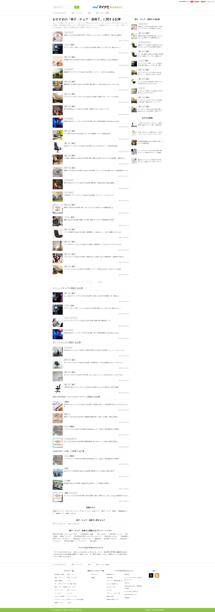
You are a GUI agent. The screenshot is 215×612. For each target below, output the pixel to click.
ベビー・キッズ (59, 590)
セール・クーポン (72, 596)
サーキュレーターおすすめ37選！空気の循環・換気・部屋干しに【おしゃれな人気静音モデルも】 (96, 495)
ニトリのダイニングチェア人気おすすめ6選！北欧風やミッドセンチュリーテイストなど (92, 244)
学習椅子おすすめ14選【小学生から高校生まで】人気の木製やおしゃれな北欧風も (91, 60)
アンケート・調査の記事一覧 (114, 580)
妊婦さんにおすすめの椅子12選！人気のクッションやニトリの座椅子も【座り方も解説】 (93, 35)
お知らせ (127, 583)
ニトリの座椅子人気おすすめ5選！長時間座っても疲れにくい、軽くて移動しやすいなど (92, 232)
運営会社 (127, 574)
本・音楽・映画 (71, 583)
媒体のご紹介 (110, 596)
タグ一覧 (108, 590)
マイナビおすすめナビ (59, 13)
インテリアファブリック (144, 42)
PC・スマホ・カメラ (60, 583)
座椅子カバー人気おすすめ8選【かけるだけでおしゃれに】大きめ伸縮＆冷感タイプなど (150, 46)
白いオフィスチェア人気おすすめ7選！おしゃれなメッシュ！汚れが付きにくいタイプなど (93, 375)
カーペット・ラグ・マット (71, 317)
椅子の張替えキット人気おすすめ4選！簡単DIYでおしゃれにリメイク (86, 109)
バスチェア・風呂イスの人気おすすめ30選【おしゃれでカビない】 (150, 92)
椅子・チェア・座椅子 (103, 13)
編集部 (93, 577)
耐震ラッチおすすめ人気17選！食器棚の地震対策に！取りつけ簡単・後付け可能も (91, 417)
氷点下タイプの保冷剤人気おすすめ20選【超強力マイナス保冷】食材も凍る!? (89, 471)
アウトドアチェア (69, 69)
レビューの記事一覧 (112, 583)
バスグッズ (141, 88)
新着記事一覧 (110, 574)
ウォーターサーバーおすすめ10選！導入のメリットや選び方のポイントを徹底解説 (150, 152)
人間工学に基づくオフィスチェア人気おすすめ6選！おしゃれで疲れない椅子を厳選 (91, 387)
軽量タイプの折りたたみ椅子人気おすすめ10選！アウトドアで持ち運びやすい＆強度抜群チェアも (96, 170)
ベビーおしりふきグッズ (70, 438)
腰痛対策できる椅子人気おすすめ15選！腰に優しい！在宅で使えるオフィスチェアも (91, 84)
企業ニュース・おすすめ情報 (75, 599)
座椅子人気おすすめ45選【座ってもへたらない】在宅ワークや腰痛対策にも (88, 207)
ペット (69, 580)
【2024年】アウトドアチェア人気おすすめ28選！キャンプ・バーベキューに (89, 195)
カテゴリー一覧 (110, 587)
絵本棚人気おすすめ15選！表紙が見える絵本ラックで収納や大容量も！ (87, 483)
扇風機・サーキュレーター (71, 493)
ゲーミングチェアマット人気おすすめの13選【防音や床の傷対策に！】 (87, 320)
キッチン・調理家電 (69, 426)
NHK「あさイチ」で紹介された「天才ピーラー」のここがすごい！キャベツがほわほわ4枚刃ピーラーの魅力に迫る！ (150, 133)
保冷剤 (66, 468)
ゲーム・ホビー (71, 587)
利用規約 (127, 597)
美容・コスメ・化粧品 (61, 587)
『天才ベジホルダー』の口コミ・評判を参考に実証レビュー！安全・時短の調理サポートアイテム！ (150, 124)
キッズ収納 (67, 480)
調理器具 (67, 401)
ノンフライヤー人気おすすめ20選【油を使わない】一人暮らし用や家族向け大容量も (91, 429)
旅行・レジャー (71, 590)
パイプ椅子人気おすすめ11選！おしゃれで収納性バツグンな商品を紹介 (87, 133)
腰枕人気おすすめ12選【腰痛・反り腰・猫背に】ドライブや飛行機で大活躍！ (89, 220)
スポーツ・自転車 (59, 596)
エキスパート (95, 574)
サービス (69, 593)
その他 (69, 602)
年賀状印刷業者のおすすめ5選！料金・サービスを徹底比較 (150, 142)
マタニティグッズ (69, 32)
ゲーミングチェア (69, 118)
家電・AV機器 (58, 580)
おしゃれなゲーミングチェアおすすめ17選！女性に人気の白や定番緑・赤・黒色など (91, 296)
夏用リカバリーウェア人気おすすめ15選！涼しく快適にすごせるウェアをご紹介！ (150, 161)
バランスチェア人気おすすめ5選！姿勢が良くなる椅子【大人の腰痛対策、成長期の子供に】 (94, 257)
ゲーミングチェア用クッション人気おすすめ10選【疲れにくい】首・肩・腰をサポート (92, 47)
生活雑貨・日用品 (59, 574)
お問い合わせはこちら (131, 594)
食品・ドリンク (59, 577)
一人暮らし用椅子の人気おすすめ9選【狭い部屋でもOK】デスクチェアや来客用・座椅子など (94, 158)
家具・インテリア (77, 13)
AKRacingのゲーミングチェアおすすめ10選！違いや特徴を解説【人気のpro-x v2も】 (91, 121)
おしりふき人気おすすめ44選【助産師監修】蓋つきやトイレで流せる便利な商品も (91, 441)
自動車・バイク (59, 602)
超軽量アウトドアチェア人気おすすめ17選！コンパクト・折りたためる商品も (89, 72)
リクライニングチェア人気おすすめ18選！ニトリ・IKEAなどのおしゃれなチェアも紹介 (92, 269)
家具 (89, 13)
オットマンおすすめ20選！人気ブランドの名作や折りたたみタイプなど (150, 82)
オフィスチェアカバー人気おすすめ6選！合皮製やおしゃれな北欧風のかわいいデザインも (93, 362)
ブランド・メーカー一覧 (113, 593)
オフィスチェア (68, 347)
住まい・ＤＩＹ (71, 574)
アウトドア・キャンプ (61, 599)
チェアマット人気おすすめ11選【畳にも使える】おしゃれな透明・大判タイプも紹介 (150, 110)
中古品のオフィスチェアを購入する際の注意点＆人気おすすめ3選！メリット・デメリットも (94, 350)
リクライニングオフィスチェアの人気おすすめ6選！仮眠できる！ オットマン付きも (91, 97)
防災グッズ (67, 414)
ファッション (58, 593)
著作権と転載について (112, 599)
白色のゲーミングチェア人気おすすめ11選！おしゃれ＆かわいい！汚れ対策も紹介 (91, 146)
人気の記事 (109, 577)
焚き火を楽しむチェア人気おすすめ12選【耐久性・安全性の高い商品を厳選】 (89, 183)
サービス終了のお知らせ (131, 591)
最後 (100, 282)
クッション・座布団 (69, 44)
